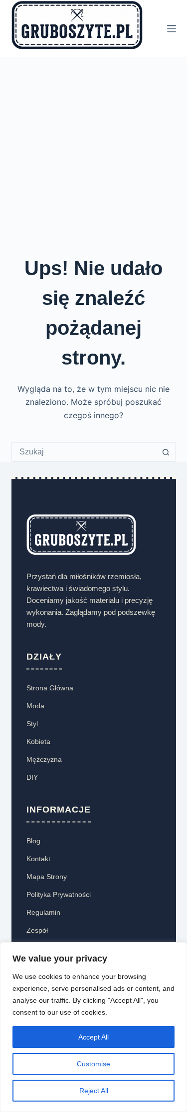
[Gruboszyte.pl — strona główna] (81, 534)
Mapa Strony (46, 877)
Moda (35, 706)
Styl (32, 724)
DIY (32, 777)
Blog (33, 841)
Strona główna (49, 688)
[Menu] (171, 28)
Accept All (93, 1037)
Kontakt (38, 859)
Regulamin (43, 912)
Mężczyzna (44, 759)
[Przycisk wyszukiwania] (166, 452)
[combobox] (84, 452)
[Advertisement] (93, 155)
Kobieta (38, 741)
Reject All (93, 1091)
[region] (93, 1027)
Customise (93, 1064)
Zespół (37, 930)
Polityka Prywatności (58, 894)
